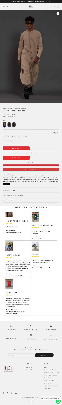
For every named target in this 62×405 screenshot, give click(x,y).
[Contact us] (58, 401)
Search (46, 367)
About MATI (29, 367)
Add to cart (31, 153)
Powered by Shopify (35, 397)
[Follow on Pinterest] (12, 393)
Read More (6, 184)
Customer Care (48, 383)
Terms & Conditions (49, 380)
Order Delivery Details (50, 370)
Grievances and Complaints (51, 385)
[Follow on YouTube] (16, 393)
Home (4, 108)
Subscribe (44, 355)
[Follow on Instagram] (7, 393)
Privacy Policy (47, 377)
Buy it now (16, 148)
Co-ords (10, 108)
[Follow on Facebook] (3, 393)
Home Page (47, 388)
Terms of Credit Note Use (50, 375)
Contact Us (29, 370)
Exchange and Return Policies (51, 372)
